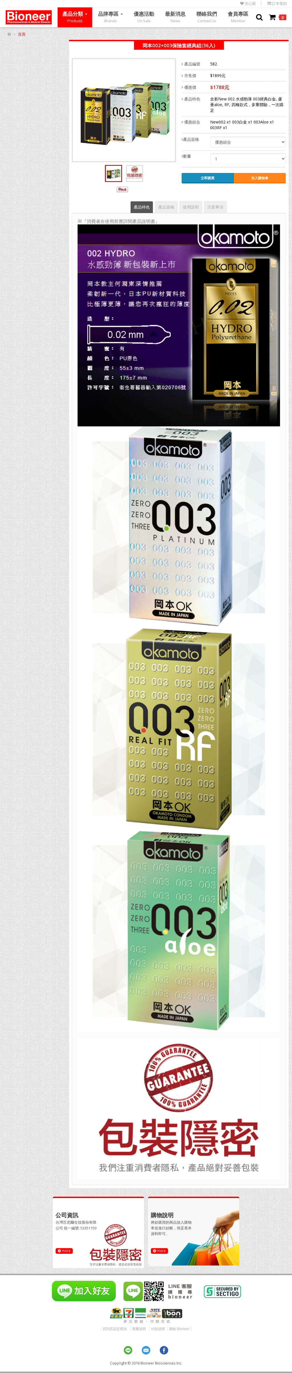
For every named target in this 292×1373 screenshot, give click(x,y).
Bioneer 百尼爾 (29, 17)
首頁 (21, 34)
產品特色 (191, 99)
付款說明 (158, 1328)
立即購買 (207, 178)
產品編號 (191, 64)
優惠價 (189, 87)
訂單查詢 (279, 3)
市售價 (189, 75)
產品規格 (191, 139)
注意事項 (215, 207)
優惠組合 (191, 122)
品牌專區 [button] (109, 16)
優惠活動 (144, 16)
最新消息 (175, 16)
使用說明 (191, 207)
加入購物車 (259, 178)
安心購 (250, 3)
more (65, 1250)
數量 (187, 156)
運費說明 (139, 1328)
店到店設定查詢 (115, 1328)
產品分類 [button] (73, 16)
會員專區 (238, 16)
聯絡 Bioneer (179, 1328)
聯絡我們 (206, 16)
